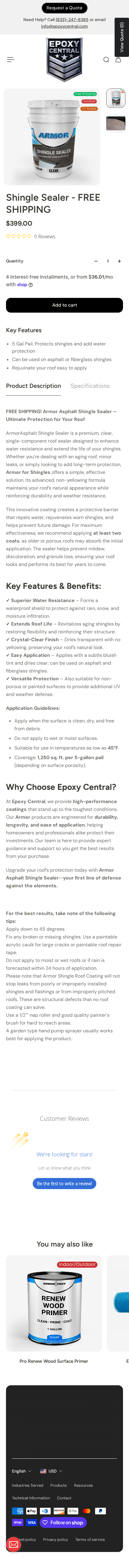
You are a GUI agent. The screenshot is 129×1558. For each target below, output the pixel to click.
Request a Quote (64, 8)
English (19, 1471)
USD (53, 1471)
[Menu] (11, 60)
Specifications (90, 385)
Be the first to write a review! (64, 1183)
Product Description (33, 385)
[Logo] (64, 60)
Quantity (14, 261)
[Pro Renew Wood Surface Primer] (54, 1303)
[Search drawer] (106, 59)
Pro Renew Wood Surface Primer (54, 1361)
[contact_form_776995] (13, 1544)
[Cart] (118, 59)
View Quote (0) (121, 37)
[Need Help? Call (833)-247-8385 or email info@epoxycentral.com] (64, 22)
